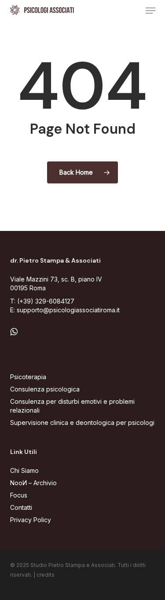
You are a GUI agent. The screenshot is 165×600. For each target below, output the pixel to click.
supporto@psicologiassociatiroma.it (68, 310)
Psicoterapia (28, 376)
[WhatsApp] (14, 332)
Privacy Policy (30, 519)
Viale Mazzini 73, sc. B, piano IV (56, 279)
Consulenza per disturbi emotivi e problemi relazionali (72, 406)
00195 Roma (28, 288)
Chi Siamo (24, 470)
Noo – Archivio (33, 483)
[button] (150, 10)
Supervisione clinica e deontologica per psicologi (82, 422)
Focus (18, 495)
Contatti (21, 507)
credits (46, 574)
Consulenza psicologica (45, 389)
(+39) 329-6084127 (45, 301)
